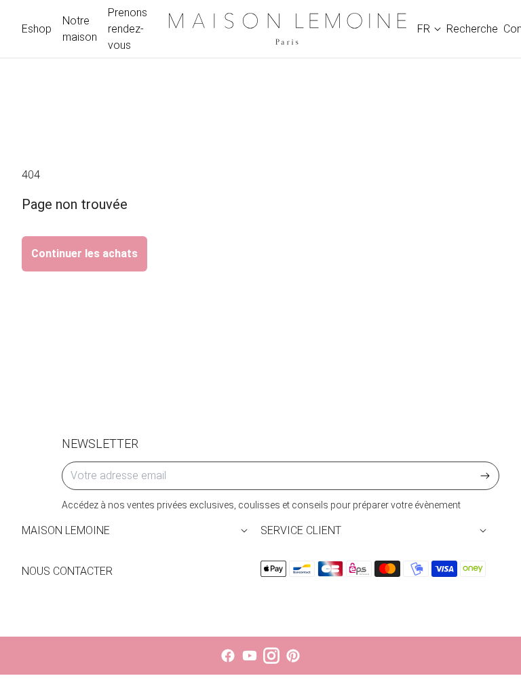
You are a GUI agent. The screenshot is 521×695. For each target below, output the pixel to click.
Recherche (472, 28)
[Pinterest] (293, 655)
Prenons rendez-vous (127, 29)
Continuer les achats (84, 253)
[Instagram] (271, 655)
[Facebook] (228, 655)
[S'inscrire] (485, 476)
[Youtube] (250, 655)
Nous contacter (67, 571)
